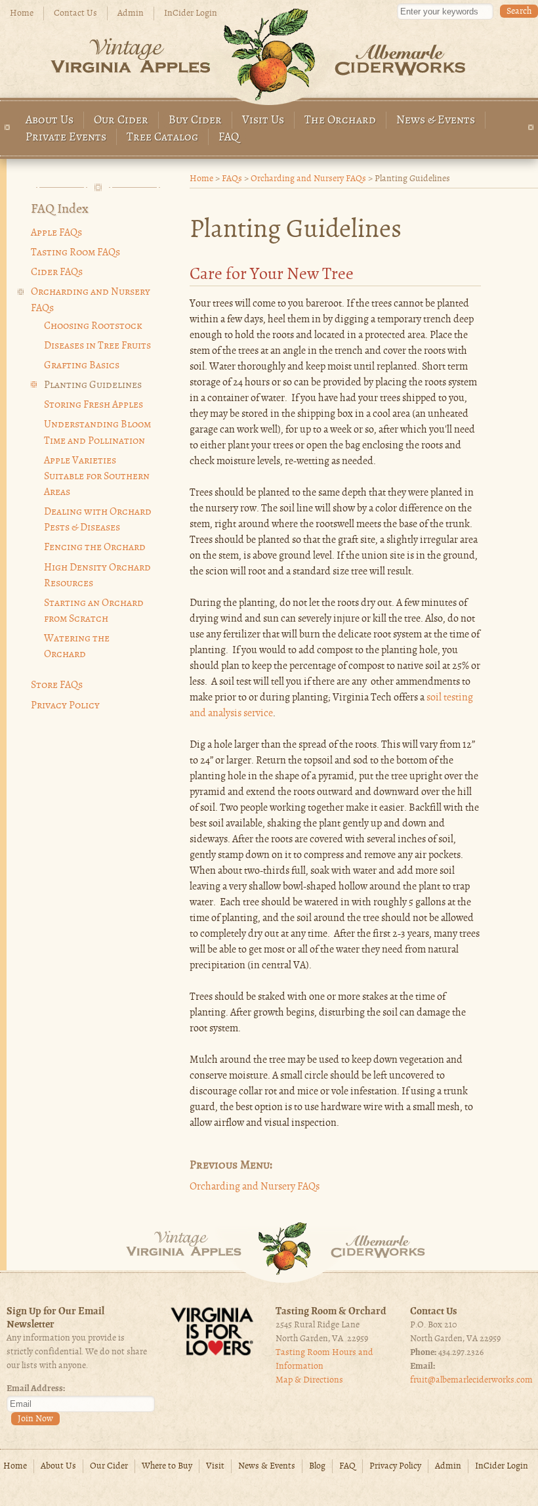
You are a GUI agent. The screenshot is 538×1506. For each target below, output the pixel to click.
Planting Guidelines (93, 385)
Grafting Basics (81, 366)
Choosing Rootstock (93, 326)
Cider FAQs (57, 272)
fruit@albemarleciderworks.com (471, 1380)
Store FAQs (57, 685)
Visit (215, 1466)
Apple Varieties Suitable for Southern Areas (97, 476)
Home (21, 13)
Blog (317, 1466)
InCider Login (190, 13)
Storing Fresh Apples (93, 405)
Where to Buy (167, 1466)
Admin (130, 13)
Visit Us (263, 120)
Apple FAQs (56, 233)
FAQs (232, 179)
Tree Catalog (162, 137)
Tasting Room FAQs (75, 253)
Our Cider (121, 120)
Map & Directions (309, 1380)
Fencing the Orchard (95, 547)
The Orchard (340, 120)
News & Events (435, 120)
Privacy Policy (65, 706)
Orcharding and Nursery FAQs (308, 179)
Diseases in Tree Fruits (97, 346)
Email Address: (36, 1389)
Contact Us (75, 13)
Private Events (66, 137)
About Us (49, 120)
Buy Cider (195, 120)
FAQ (228, 137)
